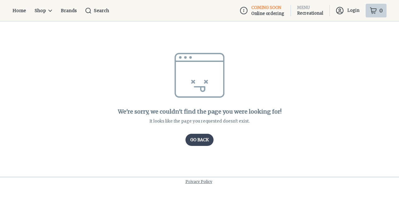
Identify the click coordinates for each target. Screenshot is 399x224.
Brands (69, 10)
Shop (40, 10)
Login (353, 10)
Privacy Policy (198, 181)
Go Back (199, 139)
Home (19, 10)
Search (101, 10)
